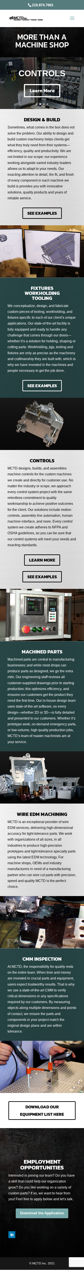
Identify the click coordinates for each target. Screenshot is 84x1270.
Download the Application (42, 1213)
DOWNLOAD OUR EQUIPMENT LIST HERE (42, 1110)
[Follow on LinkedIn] (11, 1234)
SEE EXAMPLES (42, 213)
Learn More (42, 90)
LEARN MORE (42, 560)
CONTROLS (42, 73)
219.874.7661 (42, 5)
